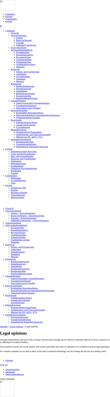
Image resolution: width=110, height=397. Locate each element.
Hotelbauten (16, 171)
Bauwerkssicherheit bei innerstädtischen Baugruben (38, 115)
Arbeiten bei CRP (18, 188)
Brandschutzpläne (23, 96)
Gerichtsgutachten (23, 60)
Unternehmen (11, 19)
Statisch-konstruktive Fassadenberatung (33, 103)
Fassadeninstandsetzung (26, 105)
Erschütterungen (23, 127)
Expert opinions (16, 326)
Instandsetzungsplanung (21, 139)
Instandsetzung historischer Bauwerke (32, 147)
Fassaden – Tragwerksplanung (23, 218)
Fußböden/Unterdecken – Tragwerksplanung (30, 220)
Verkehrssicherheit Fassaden (28, 118)
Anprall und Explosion (25, 125)
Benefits (14, 190)
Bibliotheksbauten (18, 163)
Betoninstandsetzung (25, 142)
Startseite (9, 360)
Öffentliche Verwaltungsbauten (24, 168)
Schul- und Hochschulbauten (23, 154)
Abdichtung (21, 74)
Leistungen (10, 14)
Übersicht (15, 33)
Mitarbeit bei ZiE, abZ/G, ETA (29, 137)
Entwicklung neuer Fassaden (28, 108)
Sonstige (14, 173)
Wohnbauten (16, 161)
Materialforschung (18, 130)
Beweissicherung (23, 57)
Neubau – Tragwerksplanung (23, 213)
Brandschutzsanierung (25, 93)
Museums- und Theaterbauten (23, 159)
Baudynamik (16, 120)
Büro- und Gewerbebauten (22, 156)
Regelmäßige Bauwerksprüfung (29, 113)
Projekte (8, 16)
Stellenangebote (17, 197)
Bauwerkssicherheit (19, 110)
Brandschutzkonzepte (25, 86)
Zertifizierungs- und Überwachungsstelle (33, 134)
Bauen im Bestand (24, 40)
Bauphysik (15, 69)
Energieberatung (23, 76)
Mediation (20, 67)
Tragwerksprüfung (18, 47)
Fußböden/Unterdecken (26, 45)
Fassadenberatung (18, 101)
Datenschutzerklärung (14, 374)
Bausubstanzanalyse (24, 55)
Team (13, 183)
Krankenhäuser (17, 166)
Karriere (8, 21)
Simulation (20, 79)
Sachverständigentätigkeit (21, 50)
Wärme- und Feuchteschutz (27, 72)
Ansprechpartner (12, 369)
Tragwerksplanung (19, 35)
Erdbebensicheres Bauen (26, 122)
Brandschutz (16, 84)
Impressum (10, 372)
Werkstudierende (18, 195)
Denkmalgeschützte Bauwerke (24, 151)
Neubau (19, 38)
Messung (20, 81)
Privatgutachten (22, 52)
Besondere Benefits (19, 192)
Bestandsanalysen (23, 89)
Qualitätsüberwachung (25, 64)
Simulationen (21, 91)
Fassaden (20, 43)
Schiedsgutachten (23, 62)
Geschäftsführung (18, 180)
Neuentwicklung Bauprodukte (29, 132)
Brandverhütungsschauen (27, 98)
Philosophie (16, 178)
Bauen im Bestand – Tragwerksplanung (27, 216)
